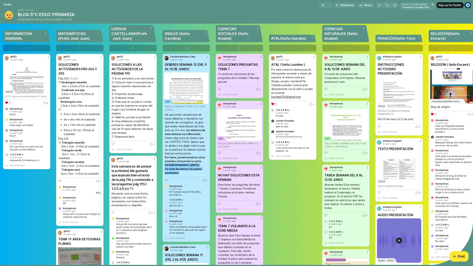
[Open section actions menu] (45, 33)
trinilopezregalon (392, 56)
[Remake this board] (387, 5)
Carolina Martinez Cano (182, 56)
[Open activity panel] (379, 5)
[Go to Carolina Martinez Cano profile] (166, 58)
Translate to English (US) (415, 7)
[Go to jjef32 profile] (6, 58)
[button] (399, 240)
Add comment (17, 165)
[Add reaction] (60, 181)
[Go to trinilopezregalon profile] (379, 58)
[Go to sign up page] (468, 5)
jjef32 (21, 10)
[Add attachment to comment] (6, 165)
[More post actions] (48, 56)
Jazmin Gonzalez (285, 121)
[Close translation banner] (432, 4)
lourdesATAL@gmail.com (286, 96)
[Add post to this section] (26, 48)
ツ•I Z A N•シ (17, 154)
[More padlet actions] (395, 5)
